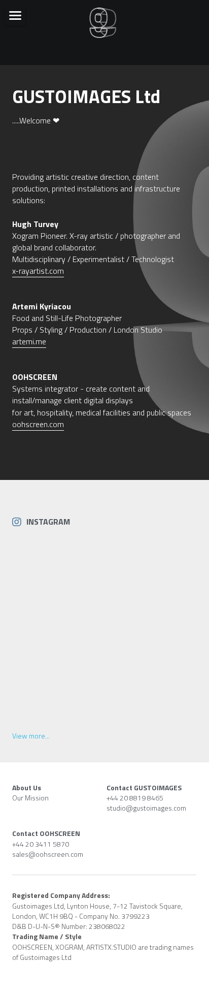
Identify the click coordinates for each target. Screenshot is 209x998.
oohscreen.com (38, 424)
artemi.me (29, 341)
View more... (31, 735)
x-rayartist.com (38, 271)
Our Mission (30, 797)
